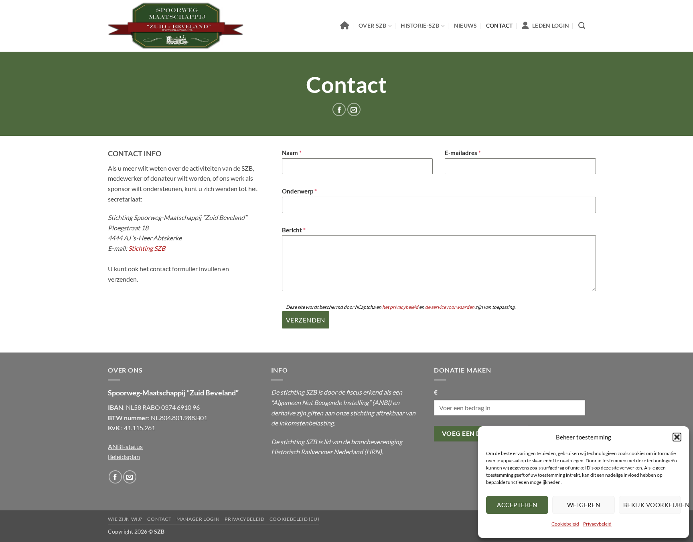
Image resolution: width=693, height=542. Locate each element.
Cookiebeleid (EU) (294, 519)
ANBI (381, 402)
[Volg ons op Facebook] (339, 109)
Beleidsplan (124, 456)
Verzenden (305, 320)
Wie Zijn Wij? (125, 519)
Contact (499, 25)
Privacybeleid (597, 524)
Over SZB (372, 25)
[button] (677, 437)
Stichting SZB (146, 248)
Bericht (294, 230)
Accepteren (517, 504)
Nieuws (465, 25)
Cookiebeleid (565, 524)
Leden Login (550, 25)
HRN (373, 451)
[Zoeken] (581, 26)
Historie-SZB (420, 25)
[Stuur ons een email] (354, 109)
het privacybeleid (400, 307)
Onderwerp (299, 191)
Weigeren (583, 504)
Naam (292, 152)
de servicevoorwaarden (449, 307)
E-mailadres (463, 152)
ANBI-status (125, 446)
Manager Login (198, 519)
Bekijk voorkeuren (652, 504)
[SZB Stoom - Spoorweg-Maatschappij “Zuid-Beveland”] (175, 26)
